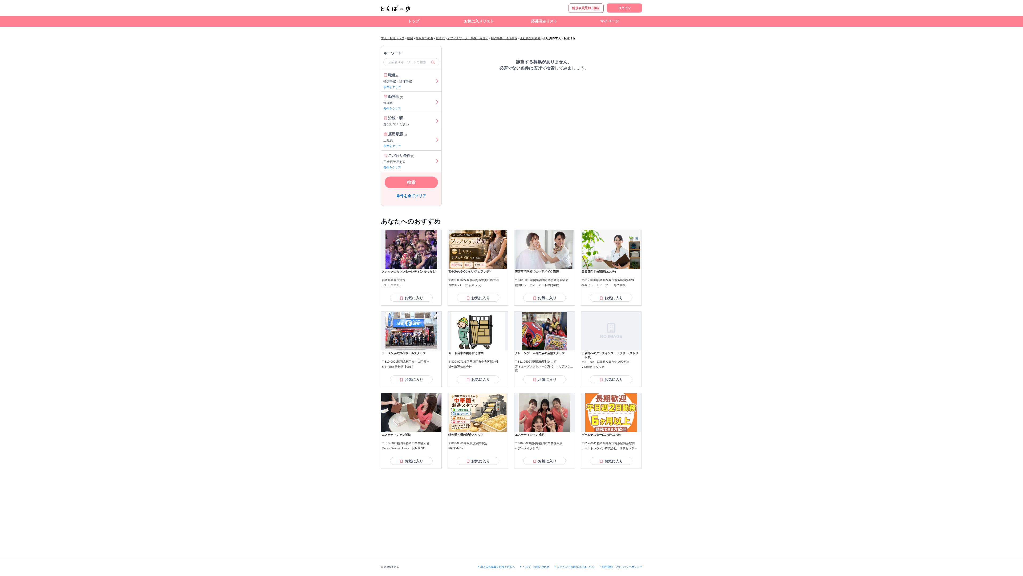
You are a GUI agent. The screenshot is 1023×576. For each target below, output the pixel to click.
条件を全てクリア (411, 196)
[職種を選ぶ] (437, 80)
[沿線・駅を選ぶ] (437, 121)
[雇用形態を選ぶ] (437, 139)
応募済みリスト (544, 21)
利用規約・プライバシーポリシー (622, 566)
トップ (413, 21)
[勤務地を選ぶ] (437, 102)
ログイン (624, 8)
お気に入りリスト (479, 21)
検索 (411, 182)
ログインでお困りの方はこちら (575, 566)
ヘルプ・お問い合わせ (536, 566)
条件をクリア (392, 87)
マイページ (609, 21)
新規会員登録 (585, 8)
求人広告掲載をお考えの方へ (497, 566)
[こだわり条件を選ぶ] (437, 161)
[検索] (433, 62)
